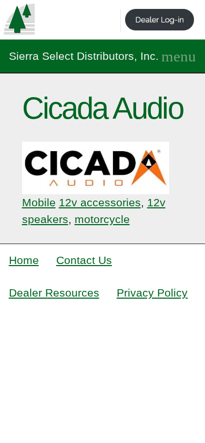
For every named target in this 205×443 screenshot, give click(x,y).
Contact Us (84, 260)
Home (24, 260)
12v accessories (100, 202)
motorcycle (102, 219)
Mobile (39, 202)
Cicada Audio (102, 108)
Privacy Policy (152, 293)
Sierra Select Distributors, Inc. (84, 56)
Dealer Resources (54, 293)
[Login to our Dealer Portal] (160, 21)
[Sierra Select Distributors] (19, 19)
